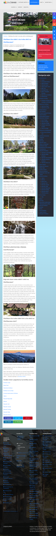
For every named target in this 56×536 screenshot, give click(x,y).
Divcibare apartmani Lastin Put (7, 477)
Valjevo (5, 396)
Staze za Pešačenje (44, 144)
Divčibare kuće (47, 451)
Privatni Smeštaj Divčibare (45, 113)
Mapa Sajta (42, 167)
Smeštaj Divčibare (48, 435)
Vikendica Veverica (9, 494)
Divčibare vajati (47, 472)
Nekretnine (48, 2)
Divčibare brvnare (48, 462)
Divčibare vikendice (45, 457)
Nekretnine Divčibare (7, 388)
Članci (41, 198)
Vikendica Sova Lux (46, 162)
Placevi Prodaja (45, 121)
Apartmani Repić (45, 106)
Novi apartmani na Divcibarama (8, 487)
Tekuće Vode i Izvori (46, 86)
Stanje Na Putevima (44, 166)
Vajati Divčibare (43, 212)
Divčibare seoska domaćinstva (47, 465)
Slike (43, 196)
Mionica (5, 401)
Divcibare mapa (6, 382)
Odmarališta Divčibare (44, 116)
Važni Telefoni (43, 164)
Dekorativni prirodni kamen (44, 50)
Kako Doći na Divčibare (47, 94)
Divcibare (5, 36)
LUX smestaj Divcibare (6, 466)
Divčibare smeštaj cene (47, 469)
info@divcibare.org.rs (23, 452)
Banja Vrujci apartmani (43, 67)
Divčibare (13, 2)
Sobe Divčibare (43, 114)
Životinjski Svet (45, 90)
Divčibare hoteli (47, 441)
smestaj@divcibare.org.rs (10, 511)
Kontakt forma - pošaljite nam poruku (21, 438)
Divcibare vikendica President (7, 454)
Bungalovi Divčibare (44, 213)
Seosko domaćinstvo (6, 481)
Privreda (41, 200)
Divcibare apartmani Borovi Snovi (7, 444)
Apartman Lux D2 (45, 107)
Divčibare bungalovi (45, 475)
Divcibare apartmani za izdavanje (6, 450)
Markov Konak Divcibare (7, 474)
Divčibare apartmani (45, 438)
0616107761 (26, 7)
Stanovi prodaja (45, 128)
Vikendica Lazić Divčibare (47, 152)
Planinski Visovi (45, 85)
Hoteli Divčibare (43, 109)
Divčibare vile (47, 460)
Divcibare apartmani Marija (7, 470)
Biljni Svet (44, 88)
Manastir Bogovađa (46, 188)
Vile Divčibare (43, 111)
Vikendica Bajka (8, 496)
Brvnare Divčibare (44, 205)
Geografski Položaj (46, 81)
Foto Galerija (42, 194)
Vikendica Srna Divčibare (47, 157)
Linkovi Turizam (43, 169)
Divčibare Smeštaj (23, 2)
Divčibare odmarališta (45, 445)
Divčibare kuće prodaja (8, 390)
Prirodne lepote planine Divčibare (10, 393)
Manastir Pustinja (7, 409)
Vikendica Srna (8, 484)
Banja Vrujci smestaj (42, 65)
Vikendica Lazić (8, 502)
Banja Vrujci (6, 385)
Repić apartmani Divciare (7, 499)
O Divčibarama (33, 2)
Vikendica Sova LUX (7, 491)
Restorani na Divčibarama (45, 130)
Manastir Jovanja (7, 406)
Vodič (41, 2)
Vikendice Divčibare (44, 150)
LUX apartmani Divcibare (7, 462)
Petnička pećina (45, 192)
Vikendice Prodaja (45, 123)
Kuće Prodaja (44, 120)
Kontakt (20, 7)
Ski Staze (42, 140)
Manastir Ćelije (6, 412)
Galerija (13, 7)
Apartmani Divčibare (44, 104)
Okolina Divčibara (43, 176)
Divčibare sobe (47, 453)
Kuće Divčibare (43, 210)
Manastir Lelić (6, 404)
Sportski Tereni (43, 142)
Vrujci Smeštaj (41, 69)
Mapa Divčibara (45, 83)
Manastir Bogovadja (7, 398)
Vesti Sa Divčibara (44, 171)
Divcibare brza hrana (7, 458)
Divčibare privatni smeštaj (47, 448)
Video (41, 208)
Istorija (43, 80)
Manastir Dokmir (7, 414)
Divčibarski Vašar (43, 145)
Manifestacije (44, 96)
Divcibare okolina (22, 376)
